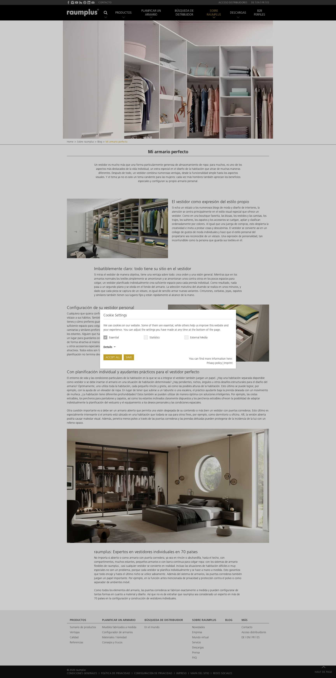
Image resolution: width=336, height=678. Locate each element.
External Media (198, 337)
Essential (114, 337)
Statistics (154, 337)
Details (107, 347)
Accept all (113, 357)
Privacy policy (214, 363)
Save (129, 357)
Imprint (228, 363)
